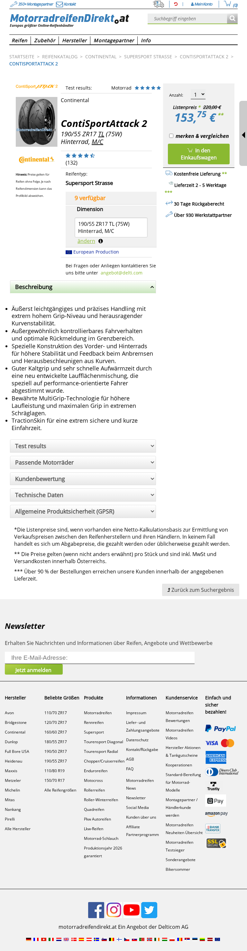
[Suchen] (232, 19)
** (220, 115)
